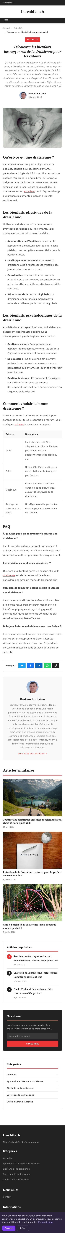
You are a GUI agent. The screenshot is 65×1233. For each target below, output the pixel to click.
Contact (7, 1197)
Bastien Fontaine (32, 699)
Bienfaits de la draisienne (16, 1169)
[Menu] (6, 20)
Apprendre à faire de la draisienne (21, 1163)
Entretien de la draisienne (16, 1174)
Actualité (18, 28)
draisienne (9, 575)
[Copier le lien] (55, 665)
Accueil (6, 28)
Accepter (9, 1228)
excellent (29, 191)
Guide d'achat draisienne (16, 1179)
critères (19, 424)
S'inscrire (32, 1044)
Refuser (23, 1228)
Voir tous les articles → (32, 754)
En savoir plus (45, 1222)
